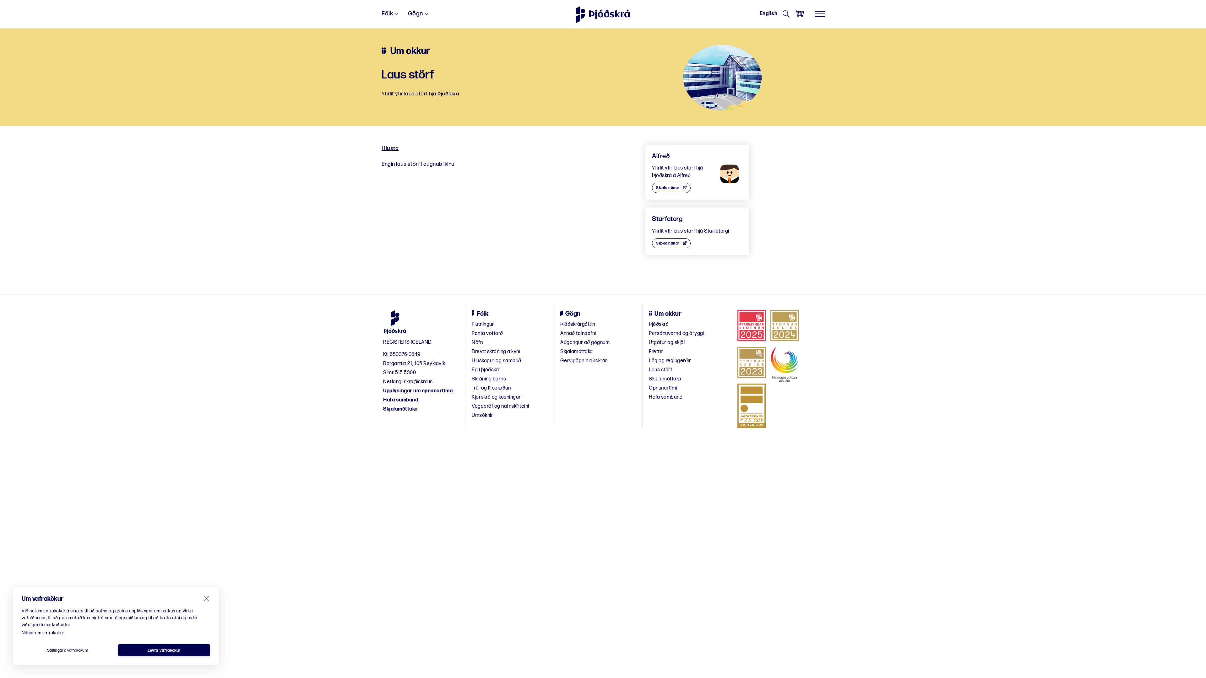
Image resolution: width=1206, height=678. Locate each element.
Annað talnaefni (578, 333)
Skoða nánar (668, 188)
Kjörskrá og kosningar (496, 397)
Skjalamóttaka (400, 409)
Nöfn (477, 343)
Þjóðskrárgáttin (577, 324)
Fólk (387, 13)
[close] (206, 598)
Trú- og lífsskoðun (491, 388)
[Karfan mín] (799, 14)
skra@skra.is (418, 382)
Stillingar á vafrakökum (67, 650)
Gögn (415, 13)
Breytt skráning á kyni (496, 352)
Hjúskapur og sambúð (496, 361)
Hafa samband (400, 400)
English (769, 14)
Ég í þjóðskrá (486, 370)
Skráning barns (489, 379)
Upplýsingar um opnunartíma (418, 391)
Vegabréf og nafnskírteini (500, 406)
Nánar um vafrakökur (43, 633)
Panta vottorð (487, 333)
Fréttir (656, 352)
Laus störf (660, 370)
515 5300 (405, 373)
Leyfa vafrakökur (164, 650)
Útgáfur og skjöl (667, 343)
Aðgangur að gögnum (585, 343)
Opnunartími (663, 388)
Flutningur (483, 324)
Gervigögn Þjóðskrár (583, 361)
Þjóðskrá (659, 324)
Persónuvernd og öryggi (676, 333)
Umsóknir (482, 415)
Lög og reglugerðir (670, 361)
